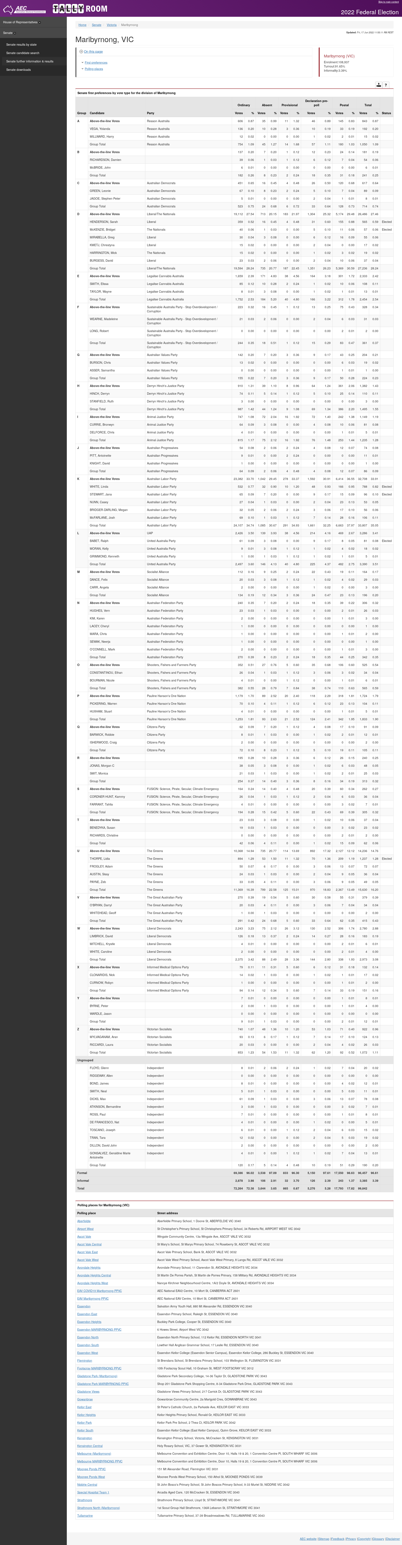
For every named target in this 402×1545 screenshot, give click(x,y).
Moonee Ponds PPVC (91, 1469)
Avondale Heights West (92, 1283)
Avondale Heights (88, 1267)
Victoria (112, 25)
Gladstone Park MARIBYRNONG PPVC (103, 1384)
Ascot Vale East (87, 1252)
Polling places (94, 69)
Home (82, 25)
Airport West (85, 1229)
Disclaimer (393, 1539)
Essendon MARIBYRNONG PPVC (99, 1329)
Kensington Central (90, 1446)
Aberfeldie (84, 1221)
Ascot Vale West (88, 1260)
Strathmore (84, 1500)
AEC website (308, 1539)
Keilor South (85, 1430)
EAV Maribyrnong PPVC (93, 1298)
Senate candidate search (22, 53)
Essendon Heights (89, 1322)
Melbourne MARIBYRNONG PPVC (99, 1461)
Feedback (337, 1539)
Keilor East (84, 1407)
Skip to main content (388, 1)
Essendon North (88, 1337)
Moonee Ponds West (91, 1477)
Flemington (84, 1360)
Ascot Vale (84, 1236)
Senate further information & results (29, 61)
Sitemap (323, 1539)
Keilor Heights (86, 1415)
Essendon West (87, 1353)
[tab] (194, 52)
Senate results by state (21, 44)
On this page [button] (93, 51)
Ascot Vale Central (89, 1244)
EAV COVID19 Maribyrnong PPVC (99, 1291)
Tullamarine (85, 1515)
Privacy (351, 1539)
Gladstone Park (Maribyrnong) (97, 1376)
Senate (8, 33)
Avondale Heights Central (94, 1275)
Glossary (378, 1539)
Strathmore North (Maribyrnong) (98, 1508)
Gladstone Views (88, 1391)
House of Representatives (20, 22)
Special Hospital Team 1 (93, 1492)
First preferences (96, 62)
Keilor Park (84, 1422)
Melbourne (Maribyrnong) (94, 1453)
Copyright (364, 1539)
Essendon (83, 1306)
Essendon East (87, 1314)
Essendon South (88, 1345)
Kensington (84, 1438)
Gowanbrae (85, 1399)
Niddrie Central (87, 1484)
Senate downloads (18, 69)
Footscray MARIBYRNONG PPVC (99, 1368)
